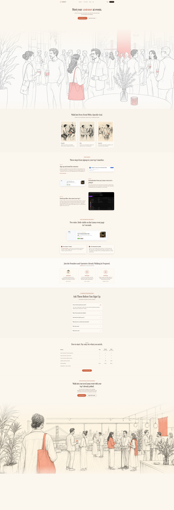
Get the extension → (63, 173)
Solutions (80, 1)
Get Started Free (82, 18)
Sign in (108, 1)
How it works (86, 1)
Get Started (111, 1)
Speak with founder (91, 395)
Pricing (90, 1)
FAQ (93, 1)
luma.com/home (65, 248)
